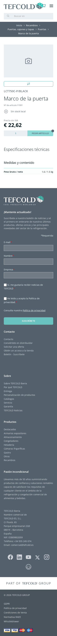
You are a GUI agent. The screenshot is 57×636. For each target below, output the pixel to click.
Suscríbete (28, 320)
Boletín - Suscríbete (14, 354)
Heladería (9, 444)
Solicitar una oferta (14, 346)
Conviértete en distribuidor (18, 342)
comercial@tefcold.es (22, 544)
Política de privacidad (34, 310)
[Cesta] (44, 6)
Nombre (9, 255)
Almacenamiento (13, 437)
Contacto (8, 339)
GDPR (7, 603)
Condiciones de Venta (15, 612)
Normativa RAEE (12, 616)
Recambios (9, 460)
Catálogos (9, 398)
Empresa (9, 269)
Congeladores (11, 440)
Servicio (8, 402)
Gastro (7, 452)
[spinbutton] (15, 133)
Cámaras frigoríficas (14, 448)
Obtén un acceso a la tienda (19, 350)
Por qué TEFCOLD (13, 387)
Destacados (10, 429)
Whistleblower (11, 621)
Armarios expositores (15, 433)
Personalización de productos (19, 394)
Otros (7, 456)
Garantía (8, 406)
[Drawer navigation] (51, 6)
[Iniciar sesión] (38, 6)
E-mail (8, 242)
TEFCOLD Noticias (13, 410)
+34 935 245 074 (22, 541)
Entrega (8, 391)
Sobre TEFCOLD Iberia (15, 383)
